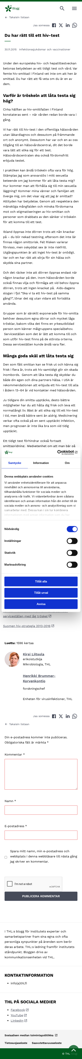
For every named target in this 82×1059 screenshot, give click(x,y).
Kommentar (15, 754)
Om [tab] (67, 462)
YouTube (17, 1015)
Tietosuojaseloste (16, 1042)
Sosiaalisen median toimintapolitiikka (29, 1035)
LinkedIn (17, 1020)
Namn (10, 801)
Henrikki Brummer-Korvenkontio (39, 678)
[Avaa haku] (62, 8)
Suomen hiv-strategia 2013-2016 (27, 626)
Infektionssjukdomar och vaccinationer (44, 49)
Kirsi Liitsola (33, 654)
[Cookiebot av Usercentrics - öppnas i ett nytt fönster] (61, 452)
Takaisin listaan (19, 17)
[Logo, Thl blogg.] (13, 8)
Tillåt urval (41, 592)
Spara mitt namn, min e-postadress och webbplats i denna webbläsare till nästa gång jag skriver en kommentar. (43, 856)
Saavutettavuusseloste (47, 1042)
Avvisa (41, 604)
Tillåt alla (41, 581)
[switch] (72, 541)
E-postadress (16, 826)
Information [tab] (41, 462)
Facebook (18, 1010)
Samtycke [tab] (14, 462)
